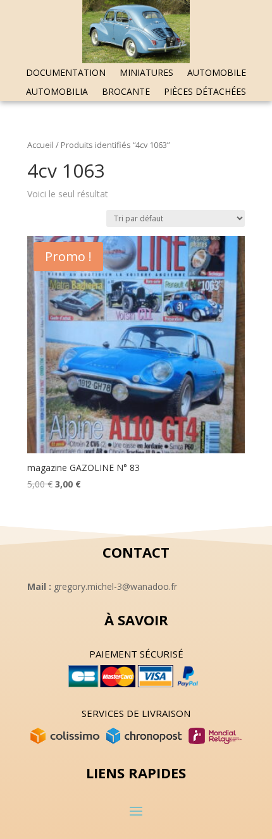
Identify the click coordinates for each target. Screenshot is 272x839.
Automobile (216, 73)
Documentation (66, 73)
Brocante (126, 92)
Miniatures (146, 73)
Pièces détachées (205, 92)
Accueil (40, 144)
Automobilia (57, 92)
